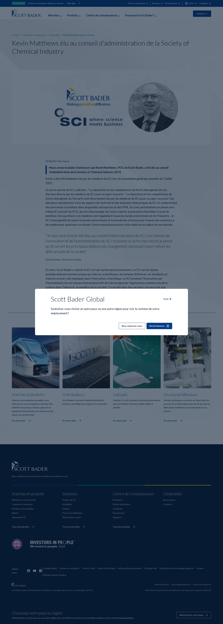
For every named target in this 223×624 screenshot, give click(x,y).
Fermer (166, 299)
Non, (132, 326)
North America (156, 326)
